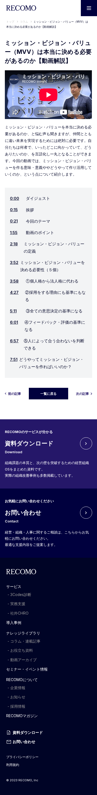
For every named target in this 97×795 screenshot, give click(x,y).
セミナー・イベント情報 (27, 669)
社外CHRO (19, 613)
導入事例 (13, 622)
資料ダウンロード (28, 732)
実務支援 (17, 604)
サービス (13, 586)
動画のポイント (32, 232)
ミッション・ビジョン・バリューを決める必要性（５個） (47, 266)
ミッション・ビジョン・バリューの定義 (47, 248)
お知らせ (17, 697)
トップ (10, 21)
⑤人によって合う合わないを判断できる (47, 345)
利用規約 (12, 765)
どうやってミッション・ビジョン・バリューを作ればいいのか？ (47, 363)
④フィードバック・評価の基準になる (47, 326)
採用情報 (17, 706)
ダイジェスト (30, 198)
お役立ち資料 (21, 650)
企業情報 (17, 688)
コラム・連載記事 (25, 641)
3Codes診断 (20, 594)
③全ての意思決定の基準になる (46, 311)
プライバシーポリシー (22, 757)
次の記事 (82, 393)
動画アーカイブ (23, 660)
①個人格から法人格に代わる (44, 281)
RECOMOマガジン (22, 716)
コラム (24, 21)
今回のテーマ (30, 221)
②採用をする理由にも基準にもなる (48, 296)
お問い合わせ (24, 742)
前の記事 (14, 393)
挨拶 (22, 209)
